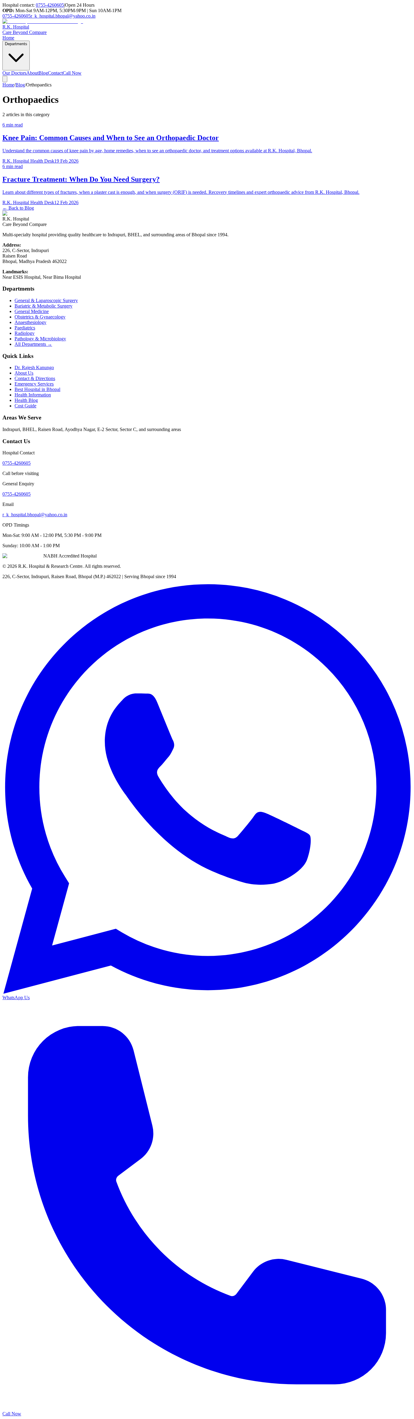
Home (8, 37)
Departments (16, 44)
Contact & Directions (35, 378)
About (32, 73)
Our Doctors (14, 73)
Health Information (33, 394)
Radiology (25, 333)
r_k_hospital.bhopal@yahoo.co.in (63, 16)
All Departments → (33, 344)
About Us (24, 373)
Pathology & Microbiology (40, 338)
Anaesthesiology (30, 322)
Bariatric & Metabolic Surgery (43, 305)
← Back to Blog (18, 208)
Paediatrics (25, 327)
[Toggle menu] (4, 79)
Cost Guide (25, 405)
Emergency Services (34, 383)
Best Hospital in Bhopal (37, 389)
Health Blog (26, 400)
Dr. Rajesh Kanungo (34, 367)
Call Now (72, 73)
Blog (43, 73)
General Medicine (32, 311)
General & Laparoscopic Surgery (46, 300)
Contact (55, 73)
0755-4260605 (50, 5)
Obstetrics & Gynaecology (40, 316)
